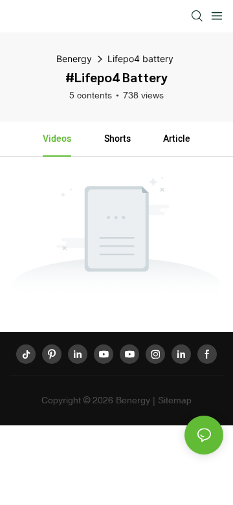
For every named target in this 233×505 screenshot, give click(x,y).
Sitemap (175, 400)
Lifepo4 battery (140, 58)
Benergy (74, 58)
